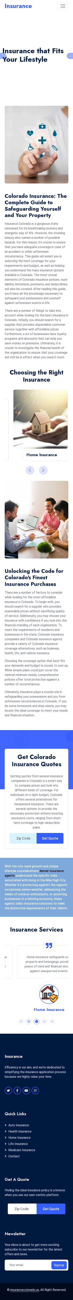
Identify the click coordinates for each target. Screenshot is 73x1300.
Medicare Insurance (21, 1150)
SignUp (59, 1265)
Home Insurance (36, 1009)
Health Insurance (20, 1131)
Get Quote (50, 838)
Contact (14, 1156)
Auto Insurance (18, 1125)
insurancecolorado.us (24, 1290)
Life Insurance (18, 1144)
